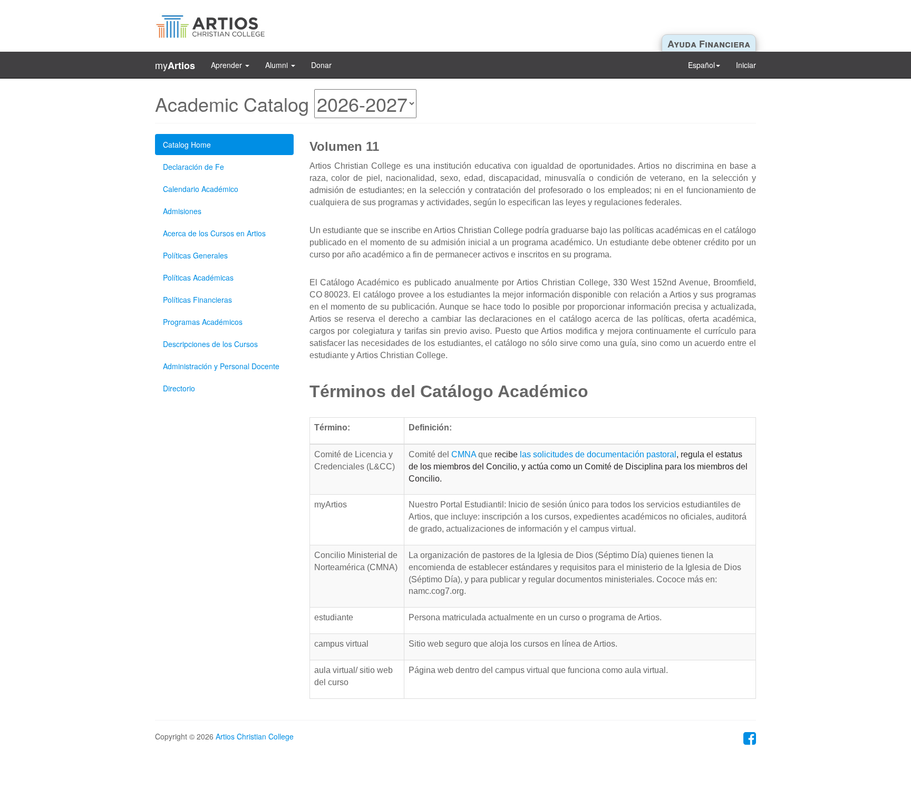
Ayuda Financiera (708, 44)
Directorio (179, 388)
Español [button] (701, 65)
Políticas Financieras (197, 299)
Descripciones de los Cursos (210, 344)
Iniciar (746, 65)
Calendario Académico (200, 189)
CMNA (463, 454)
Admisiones (182, 211)
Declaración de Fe (193, 166)
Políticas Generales (195, 255)
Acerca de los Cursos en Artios (214, 233)
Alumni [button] (277, 65)
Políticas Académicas (198, 277)
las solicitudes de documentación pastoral (598, 454)
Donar (321, 65)
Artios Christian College (255, 736)
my (175, 65)
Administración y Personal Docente (221, 366)
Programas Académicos (203, 321)
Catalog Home (187, 144)
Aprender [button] (227, 65)
